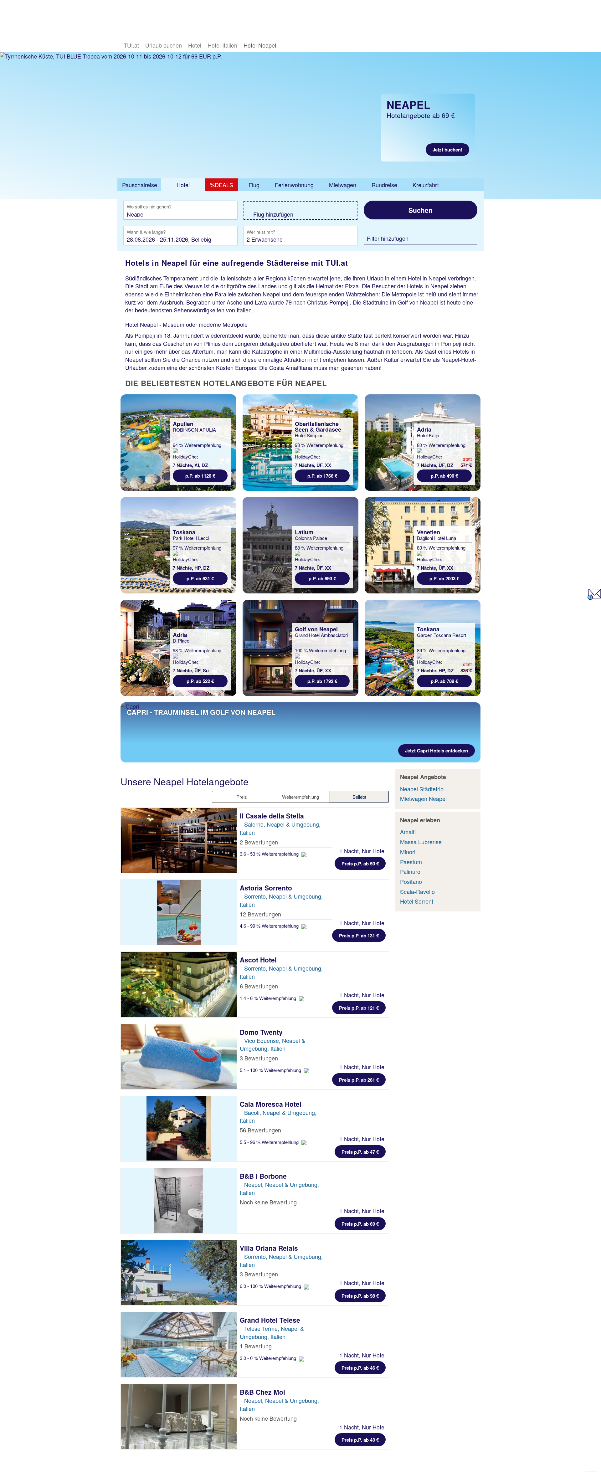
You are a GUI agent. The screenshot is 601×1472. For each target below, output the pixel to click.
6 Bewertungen (259, 986)
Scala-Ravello (417, 891)
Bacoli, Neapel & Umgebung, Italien (278, 1116)
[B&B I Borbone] (179, 1200)
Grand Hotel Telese (271, 1320)
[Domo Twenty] (179, 1056)
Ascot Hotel (259, 959)
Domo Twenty (262, 1032)
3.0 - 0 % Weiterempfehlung (268, 1358)
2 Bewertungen (259, 842)
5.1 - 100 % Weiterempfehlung (271, 1070)
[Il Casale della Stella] (179, 840)
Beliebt (359, 796)
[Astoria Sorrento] (179, 912)
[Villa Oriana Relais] (179, 1272)
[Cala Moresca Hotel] (179, 1128)
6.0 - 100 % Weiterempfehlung (271, 1286)
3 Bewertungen (259, 1058)
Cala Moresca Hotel (271, 1104)
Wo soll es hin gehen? (149, 207)
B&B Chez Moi (263, 1392)
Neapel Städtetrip (422, 789)
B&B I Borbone (264, 1176)
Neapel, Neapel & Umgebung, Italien (279, 1188)
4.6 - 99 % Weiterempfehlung (270, 925)
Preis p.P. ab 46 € (360, 1367)
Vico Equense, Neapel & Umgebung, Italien (272, 1044)
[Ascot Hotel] (179, 984)
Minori (407, 852)
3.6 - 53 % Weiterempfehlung (270, 853)
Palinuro (410, 871)
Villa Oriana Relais (270, 1248)
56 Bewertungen (260, 1130)
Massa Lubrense (421, 842)
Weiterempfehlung (300, 796)
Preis (241, 796)
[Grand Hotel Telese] (179, 1344)
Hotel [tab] (183, 185)
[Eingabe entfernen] (223, 214)
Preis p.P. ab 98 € (360, 1295)
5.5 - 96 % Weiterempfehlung (270, 1142)
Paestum (411, 862)
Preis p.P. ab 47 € (360, 1151)
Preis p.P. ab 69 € (360, 1223)
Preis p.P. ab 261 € (359, 1079)
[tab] (139, 185)
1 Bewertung (256, 1346)
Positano (411, 881)
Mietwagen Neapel (423, 798)
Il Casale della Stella (273, 815)
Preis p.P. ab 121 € (359, 1007)
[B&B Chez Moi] (179, 1416)
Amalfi (408, 832)
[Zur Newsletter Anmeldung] (594, 597)
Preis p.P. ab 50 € (360, 863)
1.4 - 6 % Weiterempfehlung (268, 998)
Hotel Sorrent (416, 901)
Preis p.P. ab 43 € (360, 1439)
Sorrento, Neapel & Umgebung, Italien (281, 1260)
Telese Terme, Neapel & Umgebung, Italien (272, 1332)
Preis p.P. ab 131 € (359, 935)
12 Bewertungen (260, 914)
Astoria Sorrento (267, 887)
